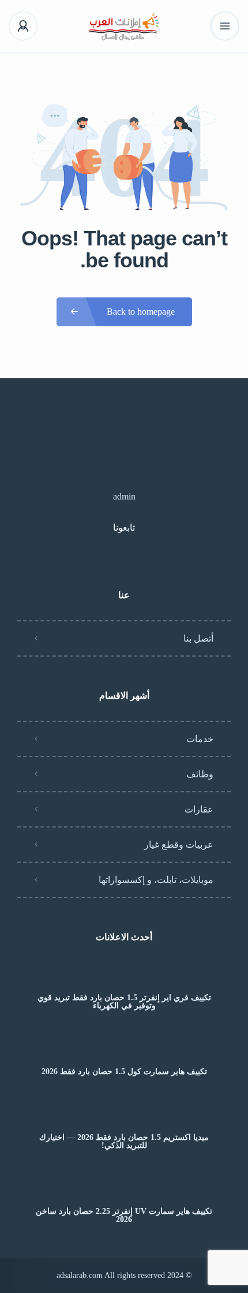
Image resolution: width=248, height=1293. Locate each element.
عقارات (199, 809)
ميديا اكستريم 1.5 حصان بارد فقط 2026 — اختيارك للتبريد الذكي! (124, 1142)
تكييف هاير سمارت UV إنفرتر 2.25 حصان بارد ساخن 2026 (124, 1216)
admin (124, 496)
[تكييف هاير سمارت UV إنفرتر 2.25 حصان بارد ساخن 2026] (124, 1189)
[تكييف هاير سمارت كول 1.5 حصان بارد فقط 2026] (124, 1049)
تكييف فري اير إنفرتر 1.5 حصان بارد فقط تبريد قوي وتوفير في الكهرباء (124, 1002)
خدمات (199, 739)
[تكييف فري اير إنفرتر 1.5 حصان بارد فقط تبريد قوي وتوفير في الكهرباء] (124, 975)
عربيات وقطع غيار (178, 844)
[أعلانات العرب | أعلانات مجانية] (124, 26)
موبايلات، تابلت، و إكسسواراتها (156, 880)
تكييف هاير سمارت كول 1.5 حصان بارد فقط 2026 (124, 1072)
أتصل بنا (198, 638)
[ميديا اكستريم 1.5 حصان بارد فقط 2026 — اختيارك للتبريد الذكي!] (124, 1115)
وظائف (199, 774)
